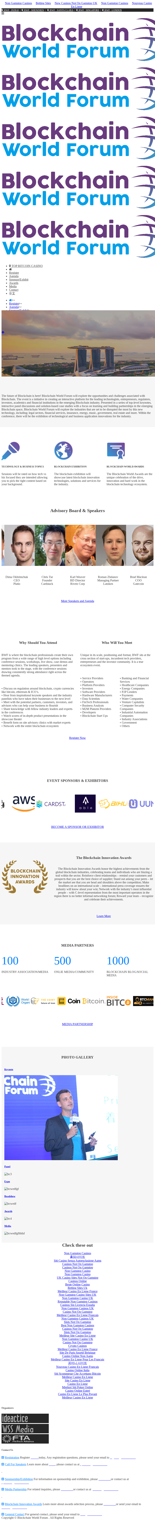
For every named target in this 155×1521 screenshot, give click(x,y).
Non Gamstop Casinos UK (77, 1308)
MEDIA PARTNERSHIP (77, 1024)
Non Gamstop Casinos (18, 3)
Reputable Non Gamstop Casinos (78, 1301)
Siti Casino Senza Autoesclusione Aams (77, 1260)
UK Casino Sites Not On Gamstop (77, 1277)
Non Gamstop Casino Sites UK (77, 1294)
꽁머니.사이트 (77, 1363)
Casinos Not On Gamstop (77, 1264)
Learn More (104, 916)
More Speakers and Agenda (77, 601)
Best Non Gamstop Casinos (77, 1325)
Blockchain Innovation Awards (23, 1504)
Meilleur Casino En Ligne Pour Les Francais (77, 1359)
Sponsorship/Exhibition (19, 1479)
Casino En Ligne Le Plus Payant (77, 1394)
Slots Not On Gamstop (77, 1322)
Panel (7, 1166)
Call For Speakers (15, 1464)
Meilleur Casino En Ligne (77, 1377)
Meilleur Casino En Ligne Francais (77, 1315)
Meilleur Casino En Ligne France (78, 1291)
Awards (8, 1211)
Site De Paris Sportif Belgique (77, 1352)
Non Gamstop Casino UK (77, 1298)
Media (7, 1226)
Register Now (77, 737)
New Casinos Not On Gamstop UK (76, 3)
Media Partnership (16, 1489)
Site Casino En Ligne (77, 1380)
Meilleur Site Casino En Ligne (77, 1335)
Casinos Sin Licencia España (77, 1304)
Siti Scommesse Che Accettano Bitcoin (77, 1373)
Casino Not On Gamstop (77, 1311)
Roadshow (9, 1196)
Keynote (8, 1069)
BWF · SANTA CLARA (61, 10)
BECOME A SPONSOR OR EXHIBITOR (77, 826)
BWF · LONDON (112, 10)
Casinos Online (77, 1281)
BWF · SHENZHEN (33, 10)
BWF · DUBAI (11, 10)
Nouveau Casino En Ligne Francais (77, 1366)
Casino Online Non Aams (77, 1356)
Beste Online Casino (77, 1284)
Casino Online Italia (77, 1370)
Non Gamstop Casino (78, 1270)
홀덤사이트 (77, 1256)
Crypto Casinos (77, 1345)
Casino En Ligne (77, 1383)
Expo (7, 1181)
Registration (12, 1457)
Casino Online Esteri (77, 1390)
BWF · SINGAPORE (88, 10)
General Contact (14, 1514)
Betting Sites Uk (77, 1287)
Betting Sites (43, 3)
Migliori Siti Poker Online (77, 1387)
